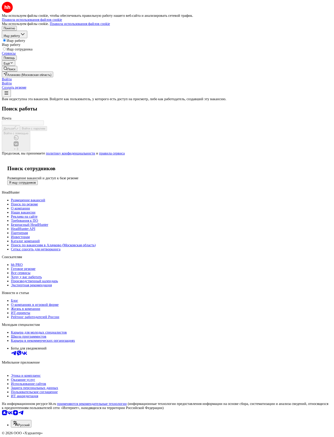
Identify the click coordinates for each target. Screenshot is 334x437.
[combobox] (21, 423)
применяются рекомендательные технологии (92, 404)
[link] (9, 69)
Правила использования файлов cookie (80, 24)
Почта (6, 118)
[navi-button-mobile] (6, 93)
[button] (7, 79)
